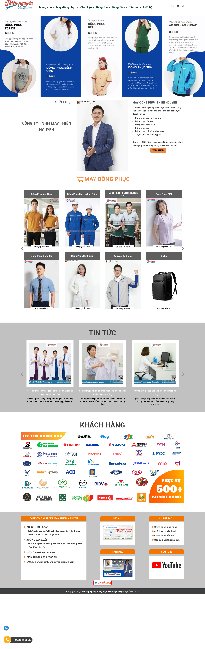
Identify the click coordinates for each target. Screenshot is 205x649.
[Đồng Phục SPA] (164, 222)
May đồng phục (66, 7)
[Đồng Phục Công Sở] (41, 284)
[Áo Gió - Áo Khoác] (123, 284)
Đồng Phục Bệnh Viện (82, 256)
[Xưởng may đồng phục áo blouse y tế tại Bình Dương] (155, 363)
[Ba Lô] (164, 284)
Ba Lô (164, 256)
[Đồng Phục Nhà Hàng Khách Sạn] (123, 222)
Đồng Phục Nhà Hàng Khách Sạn (123, 194)
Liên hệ (147, 7)
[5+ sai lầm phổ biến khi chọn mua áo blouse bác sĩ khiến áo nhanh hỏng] (102, 363)
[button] (99, 94)
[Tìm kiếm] (183, 5)
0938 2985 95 (48, 557)
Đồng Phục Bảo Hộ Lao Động (82, 194)
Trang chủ (45, 7)
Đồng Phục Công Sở (41, 256)
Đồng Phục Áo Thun (41, 194)
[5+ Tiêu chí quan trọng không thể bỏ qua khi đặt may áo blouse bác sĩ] (49, 363)
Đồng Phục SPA (164, 194)
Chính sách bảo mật (164, 535)
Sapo (137, 591)
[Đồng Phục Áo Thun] (41, 222)
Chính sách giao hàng (165, 527)
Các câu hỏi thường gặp (167, 540)
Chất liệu (86, 7)
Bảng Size (119, 7)
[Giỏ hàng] (178, 5)
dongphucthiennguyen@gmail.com (54, 562)
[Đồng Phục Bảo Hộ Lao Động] (82, 222)
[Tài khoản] (173, 5)
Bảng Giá (102, 7)
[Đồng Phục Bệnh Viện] (82, 284)
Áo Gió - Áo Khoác (123, 256)
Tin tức (134, 7)
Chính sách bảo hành (165, 531)
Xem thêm (158, 150)
